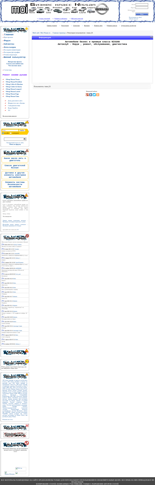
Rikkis (14, 321)
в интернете (15, 133)
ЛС (18, 229)
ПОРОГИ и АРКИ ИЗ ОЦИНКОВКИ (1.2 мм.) (15, 255)
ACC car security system (20, 387)
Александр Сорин (17, 326)
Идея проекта (8, 37)
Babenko (15, 296)
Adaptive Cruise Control (9, 392)
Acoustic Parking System (13, 389)
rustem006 (16, 253)
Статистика (8, 70)
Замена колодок (12, 399)
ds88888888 (18, 268)
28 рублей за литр (20, 386)
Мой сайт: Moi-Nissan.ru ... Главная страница (49, 33)
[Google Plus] (87, 94)
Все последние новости (9, 116)
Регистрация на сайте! (135, 17)
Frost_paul (18, 274)
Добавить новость (112, 25)
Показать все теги (7, 419)
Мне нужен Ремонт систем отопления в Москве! (15, 242)
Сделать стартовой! (44, 18)
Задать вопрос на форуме (128, 25)
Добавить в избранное (60, 18)
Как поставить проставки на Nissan (14, 399)
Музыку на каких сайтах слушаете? (12, 246)
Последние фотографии (12, 52)
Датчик (4, 399)
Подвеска (4, 303)
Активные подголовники (19, 397)
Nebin (14, 278)
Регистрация (65, 25)
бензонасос (5, 276)
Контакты (87, 25)
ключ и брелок (6, 337)
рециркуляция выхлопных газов (11, 332)
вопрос (3, 260)
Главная (8, 34)
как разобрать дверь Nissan (14, 415)
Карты (3, 280)
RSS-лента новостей (77, 18)
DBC (14, 396)
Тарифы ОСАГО (19, 406)
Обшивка (4, 294)
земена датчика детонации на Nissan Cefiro (14, 414)
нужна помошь (6, 323)
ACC (11, 387)
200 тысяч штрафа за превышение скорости (14, 383)
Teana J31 (4, 298)
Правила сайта (98, 25)
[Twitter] (94, 94)
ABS (7, 387)
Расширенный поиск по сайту (15, 142)
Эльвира (16, 249)
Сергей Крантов (19, 262)
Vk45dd (4, 328)
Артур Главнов (17, 244)
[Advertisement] (92, 65)
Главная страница (52, 25)
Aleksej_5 (17, 258)
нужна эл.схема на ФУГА (9, 251)
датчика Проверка (17, 410)
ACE (3, 389)
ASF (11, 396)
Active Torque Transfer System (17, 390)
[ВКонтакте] (90, 94)
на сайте (6, 133)
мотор (3, 341)
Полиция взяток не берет (9, 319)
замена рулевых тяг (15, 413)
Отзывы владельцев (10, 55)
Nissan (9, 397)
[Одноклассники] (97, 94)
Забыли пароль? (133, 18)
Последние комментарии (12, 50)
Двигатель (5, 285)
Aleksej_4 (17, 344)
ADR (15, 393)
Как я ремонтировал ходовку (10, 289)
